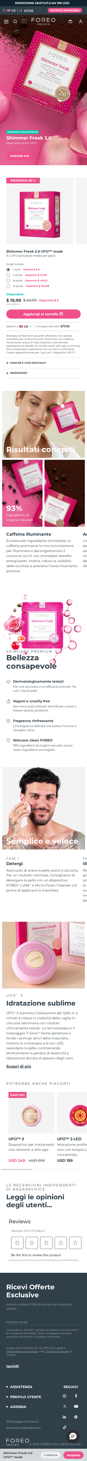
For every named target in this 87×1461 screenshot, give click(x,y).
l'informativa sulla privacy (22, 1351)
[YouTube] (76, 1407)
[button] (73, 1436)
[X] (65, 1407)
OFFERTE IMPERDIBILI (65, 10)
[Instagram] (65, 1396)
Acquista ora (19, 156)
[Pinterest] (76, 1417)
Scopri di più (18, 1066)
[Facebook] (76, 1396)
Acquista (73, 1455)
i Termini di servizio (57, 1351)
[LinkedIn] (65, 1417)
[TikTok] (65, 1428)
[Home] (43, 21)
